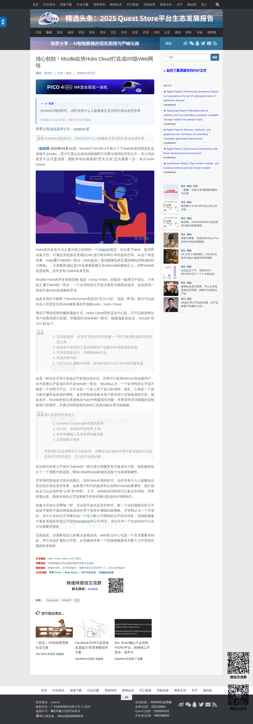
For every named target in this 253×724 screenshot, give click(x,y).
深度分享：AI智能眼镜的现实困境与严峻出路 (95, 43)
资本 (103, 32)
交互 (113, 32)
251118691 (158, 706)
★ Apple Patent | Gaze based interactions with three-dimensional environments (191, 151)
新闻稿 (211, 32)
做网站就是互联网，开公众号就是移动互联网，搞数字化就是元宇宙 (199, 290)
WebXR (104, 249)
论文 (167, 32)
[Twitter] (203, 43)
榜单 (189, 32)
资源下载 (66, 4)
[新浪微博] (185, 43)
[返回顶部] (126, 697)
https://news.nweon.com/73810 (64, 558)
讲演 (81, 32)
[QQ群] (197, 43)
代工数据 (133, 4)
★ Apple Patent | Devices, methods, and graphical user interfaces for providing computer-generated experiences (187, 134)
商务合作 (166, 4)
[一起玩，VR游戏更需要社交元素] (54, 628)
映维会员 (116, 4)
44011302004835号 (70, 716)
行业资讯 (49, 4)
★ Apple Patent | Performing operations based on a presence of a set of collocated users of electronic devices (191, 96)
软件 (124, 32)
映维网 (44, 148)
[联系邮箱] (209, 43)
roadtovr (79, 129)
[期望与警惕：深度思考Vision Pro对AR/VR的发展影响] (171, 240)
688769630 (161, 715)
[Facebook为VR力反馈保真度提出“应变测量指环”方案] (93, 628)
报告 (92, 32)
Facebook (83, 521)
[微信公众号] (191, 43)
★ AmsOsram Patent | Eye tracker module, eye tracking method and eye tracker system (191, 165)
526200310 (161, 711)
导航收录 (149, 4)
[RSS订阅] (215, 43)
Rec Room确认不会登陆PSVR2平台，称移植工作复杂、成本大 (132, 647)
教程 (178, 32)
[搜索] (217, 4)
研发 (135, 32)
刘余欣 (48, 73)
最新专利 (168, 85)
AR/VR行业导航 (161, 702)
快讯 (49, 32)
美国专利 (99, 4)
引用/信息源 (51, 129)
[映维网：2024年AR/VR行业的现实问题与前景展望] (171, 224)
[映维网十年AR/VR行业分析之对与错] (171, 208)
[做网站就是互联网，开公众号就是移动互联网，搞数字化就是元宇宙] (171, 288)
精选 (71, 32)
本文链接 (89, 563)
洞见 (60, 32)
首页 (36, 4)
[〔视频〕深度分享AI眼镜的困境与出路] (171, 191)
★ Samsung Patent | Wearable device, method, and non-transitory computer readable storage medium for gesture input (191, 115)
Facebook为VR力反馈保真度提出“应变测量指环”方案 (92, 647)
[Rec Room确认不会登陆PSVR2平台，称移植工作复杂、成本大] (133, 628)
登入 (204, 4)
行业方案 (83, 4)
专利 (156, 32)
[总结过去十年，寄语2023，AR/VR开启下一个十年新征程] (171, 272)
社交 (150, 148)
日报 (38, 32)
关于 (180, 4)
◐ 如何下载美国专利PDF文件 (185, 70)
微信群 (191, 4)
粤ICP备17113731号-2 (65, 711)
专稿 (199, 32)
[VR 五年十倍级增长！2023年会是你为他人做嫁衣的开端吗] (171, 256)
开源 (146, 32)
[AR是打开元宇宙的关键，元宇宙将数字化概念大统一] (171, 304)
